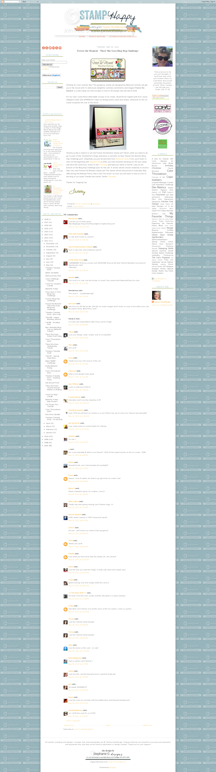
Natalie (71, 277)
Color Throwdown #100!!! (58, 165)
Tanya (71, 332)
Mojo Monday (167, 211)
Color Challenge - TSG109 (53, 280)
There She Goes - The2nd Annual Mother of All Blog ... (54, 388)
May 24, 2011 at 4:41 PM (78, 468)
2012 (46, 238)
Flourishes (160, 194)
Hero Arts (157, 199)
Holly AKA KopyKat (76, 234)
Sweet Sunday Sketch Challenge (162, 252)
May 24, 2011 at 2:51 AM (78, 312)
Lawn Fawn (165, 204)
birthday (169, 165)
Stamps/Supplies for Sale (123, 37)
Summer (163, 251)
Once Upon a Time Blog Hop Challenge (53, 294)
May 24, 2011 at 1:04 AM (78, 240)
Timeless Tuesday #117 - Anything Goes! (53, 378)
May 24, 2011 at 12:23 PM (79, 429)
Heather (72, 436)
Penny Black (157, 225)
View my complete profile (162, 305)
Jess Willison (74, 384)
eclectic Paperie (159, 190)
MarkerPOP (163, 208)
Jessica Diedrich (75, 514)
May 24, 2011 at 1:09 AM (78, 270)
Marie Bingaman (75, 658)
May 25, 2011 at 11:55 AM (79, 651)
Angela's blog (95, 162)
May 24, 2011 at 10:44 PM (79, 573)
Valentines (156, 262)
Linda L (71, 528)
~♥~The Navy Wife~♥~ (77, 593)
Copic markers (78, 206)
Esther (71, 462)
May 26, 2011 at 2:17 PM (78, 664)
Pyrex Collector (161, 228)
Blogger (113, 767)
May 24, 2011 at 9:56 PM (78, 547)
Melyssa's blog (122, 159)
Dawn (71, 475)
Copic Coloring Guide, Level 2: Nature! (58, 142)
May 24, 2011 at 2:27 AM (78, 283)
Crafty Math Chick (76, 260)
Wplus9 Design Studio (162, 270)
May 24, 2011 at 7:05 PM (78, 494)
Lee (70, 684)
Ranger (170, 228)
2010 (46, 436)
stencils (155, 251)
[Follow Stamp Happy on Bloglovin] (51, 76)
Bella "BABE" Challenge (51, 362)
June (48, 262)
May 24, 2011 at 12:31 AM (79, 227)
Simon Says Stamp (162, 235)
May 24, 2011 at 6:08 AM (78, 325)
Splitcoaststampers (160, 239)
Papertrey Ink (158, 223)
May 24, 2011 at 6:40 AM (78, 338)
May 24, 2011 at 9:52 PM (78, 534)
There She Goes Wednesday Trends (52, 346)
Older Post (147, 725)
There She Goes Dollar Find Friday (54, 335)
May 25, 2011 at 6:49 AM (78, 625)
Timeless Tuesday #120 (53, 269)
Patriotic (170, 223)
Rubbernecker (157, 232)
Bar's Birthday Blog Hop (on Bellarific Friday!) (53, 329)
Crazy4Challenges (159, 182)
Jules (70, 645)
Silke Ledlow (74, 501)
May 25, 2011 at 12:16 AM (79, 612)
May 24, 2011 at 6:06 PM (78, 481)
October (49, 250)
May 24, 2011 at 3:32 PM (78, 442)
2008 (46, 443)
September (51, 253)
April (48, 423)
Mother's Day (159, 214)
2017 (46, 222)
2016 (46, 225)
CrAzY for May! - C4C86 (52, 395)
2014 (46, 232)
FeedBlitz (45, 69)
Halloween (169, 197)
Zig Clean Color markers (162, 272)
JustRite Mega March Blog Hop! (53, 121)
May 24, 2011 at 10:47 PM (79, 586)
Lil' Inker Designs (162, 205)
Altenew (163, 161)
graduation (156, 197)
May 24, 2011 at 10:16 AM (79, 403)
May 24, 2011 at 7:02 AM (78, 364)
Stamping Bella (165, 248)
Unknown (72, 371)
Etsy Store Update (53, 414)
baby (165, 163)
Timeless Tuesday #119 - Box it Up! (53, 313)
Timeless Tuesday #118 (53, 352)
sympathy (156, 255)
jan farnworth (74, 423)
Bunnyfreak (73, 219)
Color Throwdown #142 (53, 340)
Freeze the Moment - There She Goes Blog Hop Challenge (54, 306)
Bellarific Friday (52, 289)
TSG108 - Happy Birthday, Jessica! (53, 318)
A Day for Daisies (160, 159)
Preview (45, 67)
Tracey (71, 619)
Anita (71, 540)
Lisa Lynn (72, 303)
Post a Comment (73, 721)
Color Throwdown (162, 172)
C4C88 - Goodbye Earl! (53, 323)
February (50, 429)
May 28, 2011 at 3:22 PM (78, 690)
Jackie (71, 671)
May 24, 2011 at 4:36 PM (78, 455)
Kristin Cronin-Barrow (117, 762)
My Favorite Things (162, 215)
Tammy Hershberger (162, 302)
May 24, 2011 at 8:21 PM (78, 520)
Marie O (72, 488)
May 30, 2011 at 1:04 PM (78, 716)
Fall (164, 192)
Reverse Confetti (162, 230)
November (50, 247)
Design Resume (97, 37)
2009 (46, 439)
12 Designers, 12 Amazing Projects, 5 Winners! (58, 190)
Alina (71, 345)
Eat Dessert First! (52, 383)
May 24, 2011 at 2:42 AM (78, 296)
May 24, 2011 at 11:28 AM (79, 416)
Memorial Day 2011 (53, 276)
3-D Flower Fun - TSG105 (52, 405)
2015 (46, 229)
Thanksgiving (168, 255)
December (50, 244)
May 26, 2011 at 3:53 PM (78, 677)
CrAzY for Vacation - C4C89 (54, 285)
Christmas (156, 168)
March (49, 426)
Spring (154, 242)
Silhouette (169, 232)
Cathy (71, 606)
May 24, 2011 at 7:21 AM (78, 377)
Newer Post (68, 725)
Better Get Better (52, 273)
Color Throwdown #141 (53, 372)
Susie (71, 358)
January (49, 433)
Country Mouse (75, 397)
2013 (46, 235)
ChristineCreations (76, 410)
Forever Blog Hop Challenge (53, 300)
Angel (71, 580)
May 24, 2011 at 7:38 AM (78, 390)
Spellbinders (157, 237)
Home (82, 37)
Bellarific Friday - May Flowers (52, 400)
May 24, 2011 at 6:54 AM (78, 351)
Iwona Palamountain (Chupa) (80, 247)
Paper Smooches (166, 221)
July (48, 259)
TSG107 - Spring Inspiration (52, 357)
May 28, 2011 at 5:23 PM (78, 703)
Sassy (71, 697)
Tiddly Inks (168, 260)
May (48, 265)
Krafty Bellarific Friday (52, 367)
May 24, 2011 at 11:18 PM (79, 599)
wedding (163, 264)
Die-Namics (159, 187)
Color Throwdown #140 (53, 410)
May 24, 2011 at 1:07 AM (78, 253)
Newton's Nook (157, 219)
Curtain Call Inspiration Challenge (162, 183)
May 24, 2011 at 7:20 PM (78, 507)
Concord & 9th (158, 177)
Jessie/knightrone (75, 710)
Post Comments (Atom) (84, 729)
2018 (46, 219)
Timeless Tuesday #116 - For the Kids (54, 418)
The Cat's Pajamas (161, 257)
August (49, 256)
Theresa (111, 176)
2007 (46, 446)
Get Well (169, 195)
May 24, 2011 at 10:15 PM (79, 560)
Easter (170, 188)
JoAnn (71, 567)
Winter (163, 269)
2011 (46, 241)
